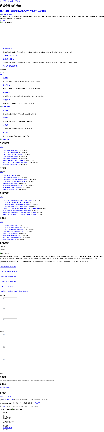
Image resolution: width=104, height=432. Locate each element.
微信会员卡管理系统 (14, 1)
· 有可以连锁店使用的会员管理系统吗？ (14, 181)
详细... (16, 55)
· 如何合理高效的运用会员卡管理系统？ (14, 160)
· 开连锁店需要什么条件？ (10, 164)
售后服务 (8, 387)
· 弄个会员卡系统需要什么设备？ (12, 237)
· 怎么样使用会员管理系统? (11, 150)
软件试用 (5, 55)
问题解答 (17, 11)
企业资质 (8, 396)
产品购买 (34, 11)
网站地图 (37, 403)
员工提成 (5, 132)
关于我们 (42, 11)
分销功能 (5, 125)
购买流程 (2, 387)
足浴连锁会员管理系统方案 (8, 267)
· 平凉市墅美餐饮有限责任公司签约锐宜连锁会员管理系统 (19, 214)
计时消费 (5, 117)
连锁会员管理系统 (8, 400)
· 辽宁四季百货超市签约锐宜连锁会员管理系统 (16, 206)
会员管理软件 (4, 1)
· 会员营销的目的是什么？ (10, 152)
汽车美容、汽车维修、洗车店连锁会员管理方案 (14, 291)
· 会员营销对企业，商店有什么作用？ (14, 231)
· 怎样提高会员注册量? (9, 239)
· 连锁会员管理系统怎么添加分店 (12, 187)
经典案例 (25, 11)
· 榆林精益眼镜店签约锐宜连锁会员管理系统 (16, 202)
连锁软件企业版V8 (8, 59)
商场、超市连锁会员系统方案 (8, 271)
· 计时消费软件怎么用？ (10, 175)
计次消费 (5, 110)
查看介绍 (2, 20)
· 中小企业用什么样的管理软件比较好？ (14, 229)
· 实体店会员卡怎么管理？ (10, 156)
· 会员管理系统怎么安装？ (10, 189)
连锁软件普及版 (7, 48)
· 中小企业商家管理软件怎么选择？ (13, 227)
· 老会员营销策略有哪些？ (10, 158)
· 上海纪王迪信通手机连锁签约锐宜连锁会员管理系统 (18, 200)
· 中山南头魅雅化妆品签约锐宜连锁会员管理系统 (17, 204)
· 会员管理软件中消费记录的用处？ (13, 154)
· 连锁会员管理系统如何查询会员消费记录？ (16, 179)
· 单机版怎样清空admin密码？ (11, 177)
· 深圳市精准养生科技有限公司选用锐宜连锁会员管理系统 (19, 212)
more (1, 74)
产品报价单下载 (7, 428)
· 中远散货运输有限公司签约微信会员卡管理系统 (17, 210)
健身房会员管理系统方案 (7, 286)
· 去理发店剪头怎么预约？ (10, 183)
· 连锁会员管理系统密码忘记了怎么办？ (14, 185)
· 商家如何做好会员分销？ (10, 233)
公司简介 (2, 396)
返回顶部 (5, 430)
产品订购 (11, 55)
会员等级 (5, 78)
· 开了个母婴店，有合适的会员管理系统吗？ (16, 162)
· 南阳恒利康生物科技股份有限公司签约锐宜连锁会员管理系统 (21, 208)
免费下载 (9, 11)
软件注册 (5, 66)
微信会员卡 (6, 85)
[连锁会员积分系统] (4, 139)
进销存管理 (6, 100)
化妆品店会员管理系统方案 (8, 281)
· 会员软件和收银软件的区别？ (12, 235)
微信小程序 (6, 92)
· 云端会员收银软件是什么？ (11, 225)
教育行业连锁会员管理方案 (8, 276)
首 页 (2, 11)
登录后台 (11, 66)
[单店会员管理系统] (5, 106)
